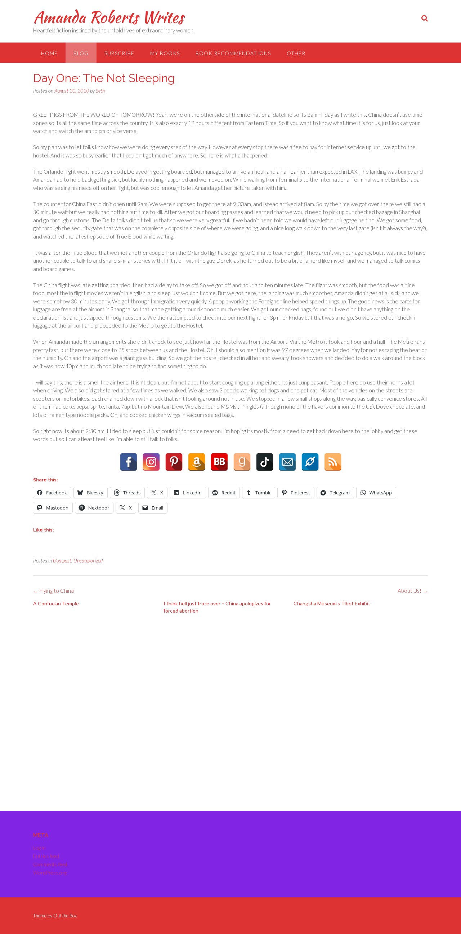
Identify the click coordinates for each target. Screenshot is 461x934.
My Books (165, 53)
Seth (100, 91)
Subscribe (119, 53)
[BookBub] (219, 462)
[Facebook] (129, 462)
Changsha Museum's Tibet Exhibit (332, 603)
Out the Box (65, 916)
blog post (62, 560)
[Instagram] (151, 462)
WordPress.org (50, 872)
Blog (81, 53)
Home (49, 53)
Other (296, 53)
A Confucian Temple (56, 603)
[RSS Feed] (333, 462)
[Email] (287, 462)
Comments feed (50, 864)
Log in (39, 848)
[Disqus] (230, 709)
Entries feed (46, 856)
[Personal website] (310, 462)
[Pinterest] (174, 462)
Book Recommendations (233, 53)
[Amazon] (197, 462)
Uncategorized (88, 560)
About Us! (413, 590)
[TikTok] (265, 462)
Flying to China (53, 590)
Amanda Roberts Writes (108, 16)
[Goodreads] (242, 462)
